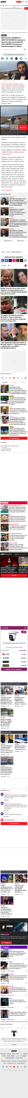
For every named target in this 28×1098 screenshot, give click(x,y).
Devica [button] (17, 1027)
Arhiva (4, 1063)
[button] (25, 49)
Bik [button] (4, 1027)
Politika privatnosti (11, 1063)
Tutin (7, 252)
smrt (3, 252)
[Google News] (25, 260)
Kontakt (9, 1061)
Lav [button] (14, 1027)
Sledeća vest (20, 240)
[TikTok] (21, 260)
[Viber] (2, 260)
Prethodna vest (8, 240)
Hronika (8, 32)
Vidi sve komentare (14, 823)
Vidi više (14, 1044)
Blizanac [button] (8, 1027)
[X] (10, 260)
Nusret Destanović (16, 252)
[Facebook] (6, 260)
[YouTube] (17, 260)
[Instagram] (14, 260)
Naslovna (3, 32)
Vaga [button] (21, 1027)
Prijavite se (7, 942)
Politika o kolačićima (22, 1061)
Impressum (14, 1061)
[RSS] (22, 378)
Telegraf (8, 190)
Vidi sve (14, 575)
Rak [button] (12, 1027)
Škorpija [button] (25, 1027)
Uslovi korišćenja (21, 1063)
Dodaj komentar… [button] (10, 820)
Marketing (3, 1061)
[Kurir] (3, 2)
